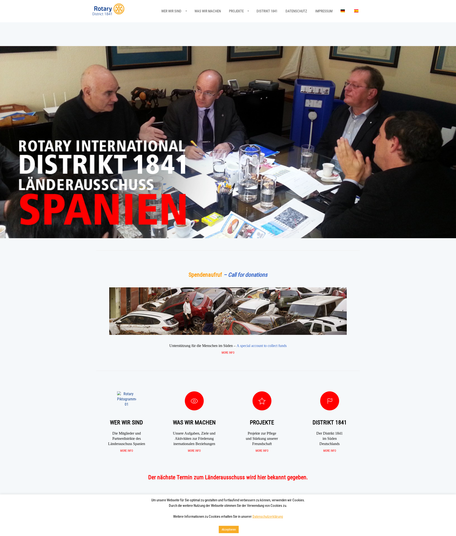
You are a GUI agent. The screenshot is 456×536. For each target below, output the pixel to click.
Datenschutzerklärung (267, 516)
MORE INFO (228, 352)
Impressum (323, 11)
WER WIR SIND (171, 11)
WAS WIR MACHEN (208, 11)
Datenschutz (296, 11)
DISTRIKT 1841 (266, 11)
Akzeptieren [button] (229, 529)
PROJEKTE (236, 11)
